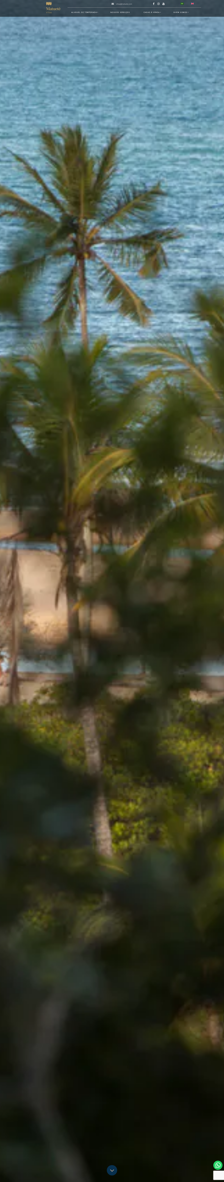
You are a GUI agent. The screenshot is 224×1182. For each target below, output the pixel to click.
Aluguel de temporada (84, 12)
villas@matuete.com (124, 4)
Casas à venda (152, 12)
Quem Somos (180, 12)
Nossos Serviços (120, 12)
